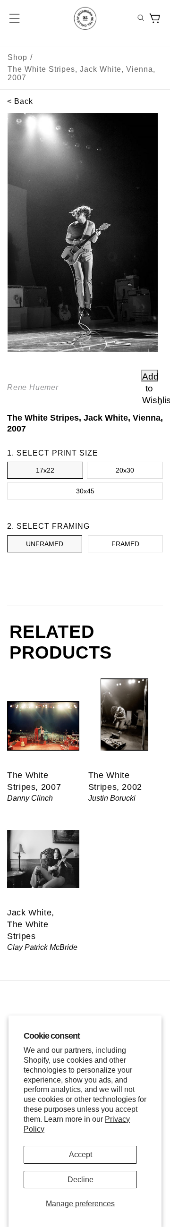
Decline (81, 1180)
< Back (20, 101)
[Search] (140, 18)
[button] (15, 18)
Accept (80, 1155)
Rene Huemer (33, 387)
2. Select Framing (48, 526)
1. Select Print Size (52, 453)
